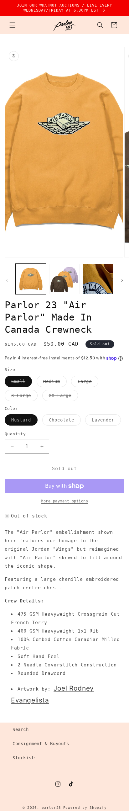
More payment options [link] (64, 501)
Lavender (106, 421)
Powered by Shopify (85, 808)
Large (88, 383)
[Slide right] (122, 280)
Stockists (25, 757)
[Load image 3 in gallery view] (98, 279)
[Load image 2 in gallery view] (64, 279)
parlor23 (51, 808)
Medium (55, 383)
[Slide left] (7, 280)
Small (21, 383)
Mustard (24, 421)
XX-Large (63, 397)
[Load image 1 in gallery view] (30, 279)
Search (21, 729)
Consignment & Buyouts (41, 743)
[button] (12, 25)
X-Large (24, 397)
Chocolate (65, 421)
